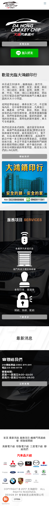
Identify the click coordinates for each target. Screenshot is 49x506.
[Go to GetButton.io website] (6, 503)
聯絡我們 (24, 156)
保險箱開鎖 (26, 440)
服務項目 (25, 437)
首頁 (5, 437)
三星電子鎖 (36, 446)
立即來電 (24, 384)
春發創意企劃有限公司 (31, 494)
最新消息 (14, 437)
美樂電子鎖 (8, 446)
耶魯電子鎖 (22, 446)
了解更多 (24, 317)
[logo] (11, 5)
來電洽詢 (24, 44)
